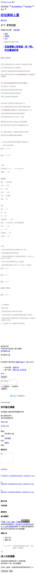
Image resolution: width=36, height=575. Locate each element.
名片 (6, 38)
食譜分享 (16, 367)
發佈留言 (4, 389)
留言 (21, 362)
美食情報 (16, 30)
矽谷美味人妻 (10, 15)
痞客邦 (17, 362)
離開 (11, 571)
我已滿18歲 (5, 571)
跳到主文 (4, 20)
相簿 (6, 34)
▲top (2, 373)
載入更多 (4, 377)
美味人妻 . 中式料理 (19, 370)
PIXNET (9, 546)
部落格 (7, 36)
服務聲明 (20, 548)
